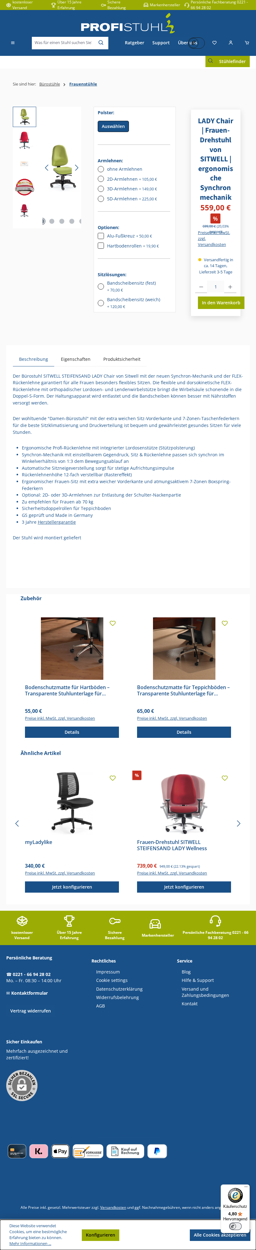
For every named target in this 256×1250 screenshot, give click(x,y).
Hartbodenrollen (133, 246)
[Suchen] (101, 43)
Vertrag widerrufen (30, 1011)
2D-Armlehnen (132, 179)
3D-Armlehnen (132, 189)
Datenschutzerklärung (119, 989)
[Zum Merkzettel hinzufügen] (112, 623)
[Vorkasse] (88, 1151)
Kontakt (190, 1004)
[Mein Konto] (230, 43)
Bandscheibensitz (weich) (133, 303)
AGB (100, 1006)
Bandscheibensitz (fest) (131, 286)
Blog (186, 972)
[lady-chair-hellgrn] (61, 168)
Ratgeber (134, 43)
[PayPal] (157, 1151)
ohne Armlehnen (124, 169)
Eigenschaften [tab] (76, 359)
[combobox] (63, 43)
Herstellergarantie (57, 522)
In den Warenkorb (221, 303)
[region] (47, 167)
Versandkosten (113, 1207)
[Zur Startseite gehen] (128, 23)
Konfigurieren (100, 1235)
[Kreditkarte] (17, 1151)
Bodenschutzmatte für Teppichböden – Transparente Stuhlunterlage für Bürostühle (183, 690)
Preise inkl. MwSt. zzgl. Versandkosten (214, 238)
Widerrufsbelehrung (117, 997)
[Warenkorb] (245, 43)
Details (72, 732)
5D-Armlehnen (132, 199)
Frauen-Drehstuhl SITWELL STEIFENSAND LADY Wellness (172, 845)
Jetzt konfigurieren (72, 887)
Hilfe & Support (198, 980)
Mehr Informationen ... (30, 1243)
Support (161, 43)
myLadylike (38, 842)
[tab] (33, 359)
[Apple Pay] (60, 1151)
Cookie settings (112, 980)
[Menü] (12, 43)
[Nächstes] (76, 168)
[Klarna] (38, 1151)
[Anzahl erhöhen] (230, 287)
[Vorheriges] (47, 168)
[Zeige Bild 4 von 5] (71, 221)
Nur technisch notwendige (154, 1235)
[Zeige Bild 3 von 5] (61, 221)
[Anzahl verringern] (201, 287)
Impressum (108, 972)
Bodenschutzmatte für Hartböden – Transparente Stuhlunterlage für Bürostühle (67, 690)
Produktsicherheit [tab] (121, 359)
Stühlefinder (232, 61)
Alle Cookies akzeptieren (220, 1235)
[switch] (235, 1226)
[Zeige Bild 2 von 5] (51, 221)
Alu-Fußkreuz (129, 236)
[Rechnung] (125, 1151)
